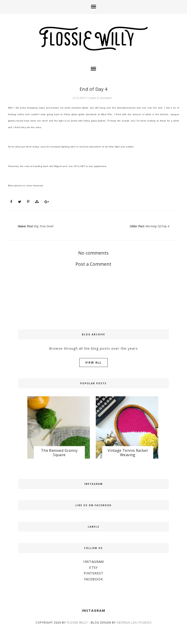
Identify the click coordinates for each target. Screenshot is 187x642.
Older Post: (149, 226)
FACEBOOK (93, 579)
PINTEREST (93, 573)
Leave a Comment (100, 98)
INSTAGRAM (93, 561)
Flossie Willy (77, 622)
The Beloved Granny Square (59, 452)
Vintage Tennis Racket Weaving (128, 452)
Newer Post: (35, 226)
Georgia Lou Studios (134, 622)
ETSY (93, 567)
